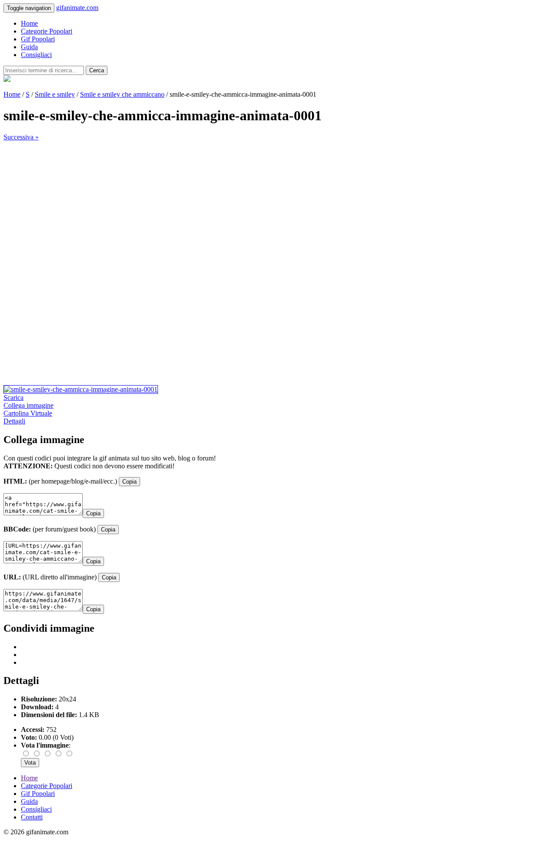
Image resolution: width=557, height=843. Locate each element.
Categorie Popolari (46, 31)
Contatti (32, 817)
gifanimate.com (77, 7)
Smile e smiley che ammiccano (122, 94)
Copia (129, 481)
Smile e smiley (55, 94)
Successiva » (21, 137)
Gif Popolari (38, 39)
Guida (29, 47)
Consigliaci (36, 54)
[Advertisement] (264, 202)
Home (29, 23)
